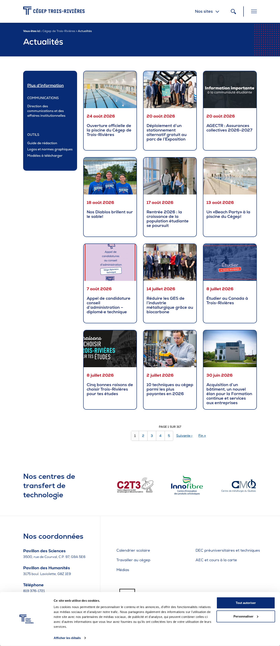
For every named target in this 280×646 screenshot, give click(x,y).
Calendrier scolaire (133, 550)
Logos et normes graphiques (50, 149)
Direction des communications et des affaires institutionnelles (46, 111)
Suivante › (184, 435)
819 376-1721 (34, 591)
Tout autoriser (246, 603)
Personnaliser (243, 616)
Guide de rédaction (42, 143)
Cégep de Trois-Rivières (58, 31)
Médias (122, 569)
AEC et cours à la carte (216, 560)
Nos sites (204, 11)
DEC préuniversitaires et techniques (228, 550)
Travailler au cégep (133, 560)
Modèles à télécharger (45, 155)
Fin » (202, 435)
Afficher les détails (67, 638)
